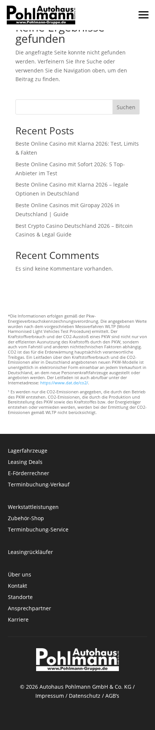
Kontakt (18, 586)
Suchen (126, 107)
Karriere (18, 620)
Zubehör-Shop (26, 519)
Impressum (49, 695)
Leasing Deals (25, 462)
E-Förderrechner (28, 474)
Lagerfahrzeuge (27, 451)
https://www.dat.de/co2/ (64, 382)
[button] (143, 11)
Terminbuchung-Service (38, 530)
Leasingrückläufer (30, 552)
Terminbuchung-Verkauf (39, 485)
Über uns (19, 575)
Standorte (20, 598)
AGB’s (112, 695)
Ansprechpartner (29, 609)
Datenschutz (84, 695)
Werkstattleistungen (33, 507)
